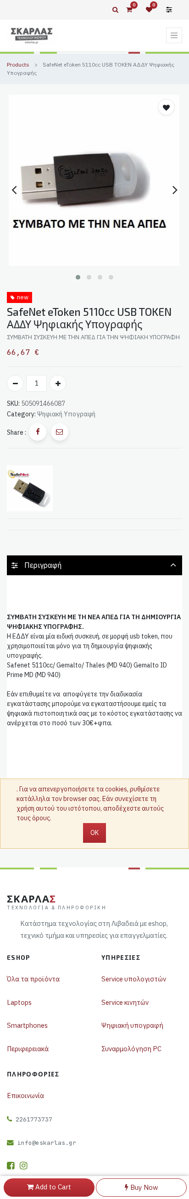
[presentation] (14, 189)
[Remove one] (15, 383)
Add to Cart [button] (52, 1186)
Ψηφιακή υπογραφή (132, 1025)
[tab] (94, 565)
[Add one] (58, 383)
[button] (77, 277)
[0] (129, 10)
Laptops (19, 1002)
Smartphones (27, 1025)
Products (18, 64)
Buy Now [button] (143, 1187)
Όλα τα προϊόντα (33, 979)
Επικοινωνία (25, 1095)
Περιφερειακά (28, 1048)
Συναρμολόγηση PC (131, 1048)
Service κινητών (125, 1002)
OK (94, 833)
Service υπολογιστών (133, 979)
